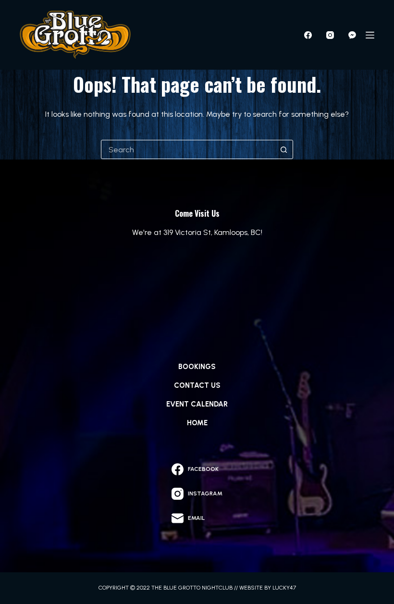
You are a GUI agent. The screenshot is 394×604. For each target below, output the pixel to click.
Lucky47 (284, 587)
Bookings (197, 366)
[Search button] (283, 149)
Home (197, 423)
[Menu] (370, 35)
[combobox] (187, 149)
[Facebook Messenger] (352, 35)
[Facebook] (308, 35)
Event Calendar (197, 404)
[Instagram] (330, 35)
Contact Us (197, 385)
